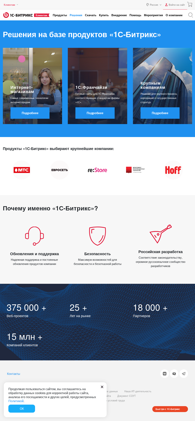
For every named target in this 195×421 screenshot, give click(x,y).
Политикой (16, 401)
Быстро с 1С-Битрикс (168, 409)
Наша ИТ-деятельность (137, 391)
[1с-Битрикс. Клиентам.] (18, 15)
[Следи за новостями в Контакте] (164, 373)
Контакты (13, 373)
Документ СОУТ (126, 396)
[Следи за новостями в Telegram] (183, 373)
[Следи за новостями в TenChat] (174, 373)
